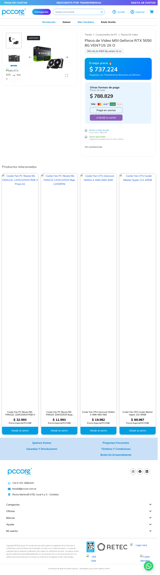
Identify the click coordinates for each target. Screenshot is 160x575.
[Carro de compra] (152, 12)
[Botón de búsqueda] (102, 12)
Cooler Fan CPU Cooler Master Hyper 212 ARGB (137, 413)
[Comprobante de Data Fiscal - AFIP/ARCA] (90, 546)
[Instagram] (133, 471)
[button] (148, 566)
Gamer (66, 22)
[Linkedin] (147, 471)
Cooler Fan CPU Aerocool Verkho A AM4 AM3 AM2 (98, 413)
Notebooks (48, 22)
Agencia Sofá (104, 569)
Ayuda (121, 11)
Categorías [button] (41, 11)
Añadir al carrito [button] (20, 430)
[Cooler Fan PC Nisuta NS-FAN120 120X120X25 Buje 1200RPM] (59, 291)
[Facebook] (140, 471)
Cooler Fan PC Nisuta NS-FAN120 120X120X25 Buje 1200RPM (59, 413)
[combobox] (76, 12)
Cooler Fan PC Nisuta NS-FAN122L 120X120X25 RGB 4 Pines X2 (20, 413)
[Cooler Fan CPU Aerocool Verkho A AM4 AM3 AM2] (98, 291)
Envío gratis (108, 22)
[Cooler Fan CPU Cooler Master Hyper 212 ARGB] (138, 291)
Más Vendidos (86, 22)
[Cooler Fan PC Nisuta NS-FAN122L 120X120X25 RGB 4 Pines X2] (20, 291)
